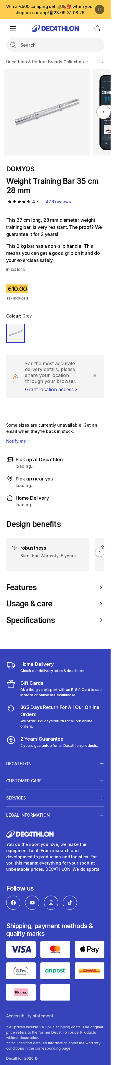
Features (21, 587)
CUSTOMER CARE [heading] (24, 780)
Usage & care (29, 603)
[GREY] (15, 333)
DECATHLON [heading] (19, 763)
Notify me (16, 441)
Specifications (30, 620)
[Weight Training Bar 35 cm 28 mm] (47, 112)
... (92, 61)
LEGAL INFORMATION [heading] (28, 815)
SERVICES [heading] (16, 797)
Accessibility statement (29, 1015)
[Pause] (99, 9)
